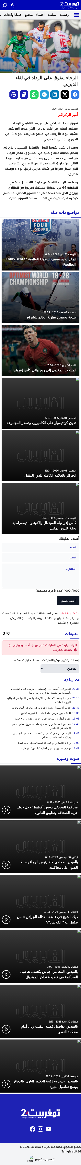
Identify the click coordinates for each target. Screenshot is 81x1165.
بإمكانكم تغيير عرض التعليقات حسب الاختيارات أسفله (46, 660)
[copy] (24, 94)
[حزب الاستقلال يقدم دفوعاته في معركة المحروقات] (40, 708)
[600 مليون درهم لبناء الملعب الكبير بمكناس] (40, 713)
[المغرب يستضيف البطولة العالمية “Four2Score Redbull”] (40, 245)
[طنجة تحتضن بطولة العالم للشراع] (40, 297)
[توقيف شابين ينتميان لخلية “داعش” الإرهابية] (40, 748)
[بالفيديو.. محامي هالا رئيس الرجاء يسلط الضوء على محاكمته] (40, 846)
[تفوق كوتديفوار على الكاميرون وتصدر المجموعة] (40, 403)
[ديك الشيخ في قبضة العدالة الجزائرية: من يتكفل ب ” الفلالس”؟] (40, 901)
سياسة (52, 14)
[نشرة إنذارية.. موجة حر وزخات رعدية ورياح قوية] (40, 718)
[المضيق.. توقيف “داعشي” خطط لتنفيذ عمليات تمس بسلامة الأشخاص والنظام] (40, 735)
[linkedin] (54, 94)
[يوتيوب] (48, 1129)
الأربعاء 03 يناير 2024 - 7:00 (65, 108)
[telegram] (44, 94)
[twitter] (65, 94)
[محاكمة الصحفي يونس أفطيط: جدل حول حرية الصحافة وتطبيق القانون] (40, 792)
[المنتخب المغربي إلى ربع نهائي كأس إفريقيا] (40, 350)
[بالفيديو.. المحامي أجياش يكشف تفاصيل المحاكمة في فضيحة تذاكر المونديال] (40, 956)
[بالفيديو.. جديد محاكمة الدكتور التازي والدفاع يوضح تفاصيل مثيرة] (40, 1066)
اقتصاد (40, 14)
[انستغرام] (40, 1129)
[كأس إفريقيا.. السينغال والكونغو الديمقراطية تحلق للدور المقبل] (40, 508)
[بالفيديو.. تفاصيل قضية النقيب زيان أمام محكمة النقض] (40, 1011)
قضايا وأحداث (12, 14)
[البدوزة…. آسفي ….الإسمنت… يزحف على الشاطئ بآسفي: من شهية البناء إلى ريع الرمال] (40, 691)
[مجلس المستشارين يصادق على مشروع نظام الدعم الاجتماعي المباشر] (40, 726)
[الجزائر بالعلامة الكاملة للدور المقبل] (40, 455)
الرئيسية (65, 14)
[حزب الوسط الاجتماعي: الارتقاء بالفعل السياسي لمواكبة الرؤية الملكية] (40, 700)
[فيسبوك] (32, 1129)
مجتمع (29, 14)
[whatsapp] (34, 94)
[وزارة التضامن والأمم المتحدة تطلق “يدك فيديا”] (40, 743)
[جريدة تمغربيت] (70, 5)
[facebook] (75, 94)
